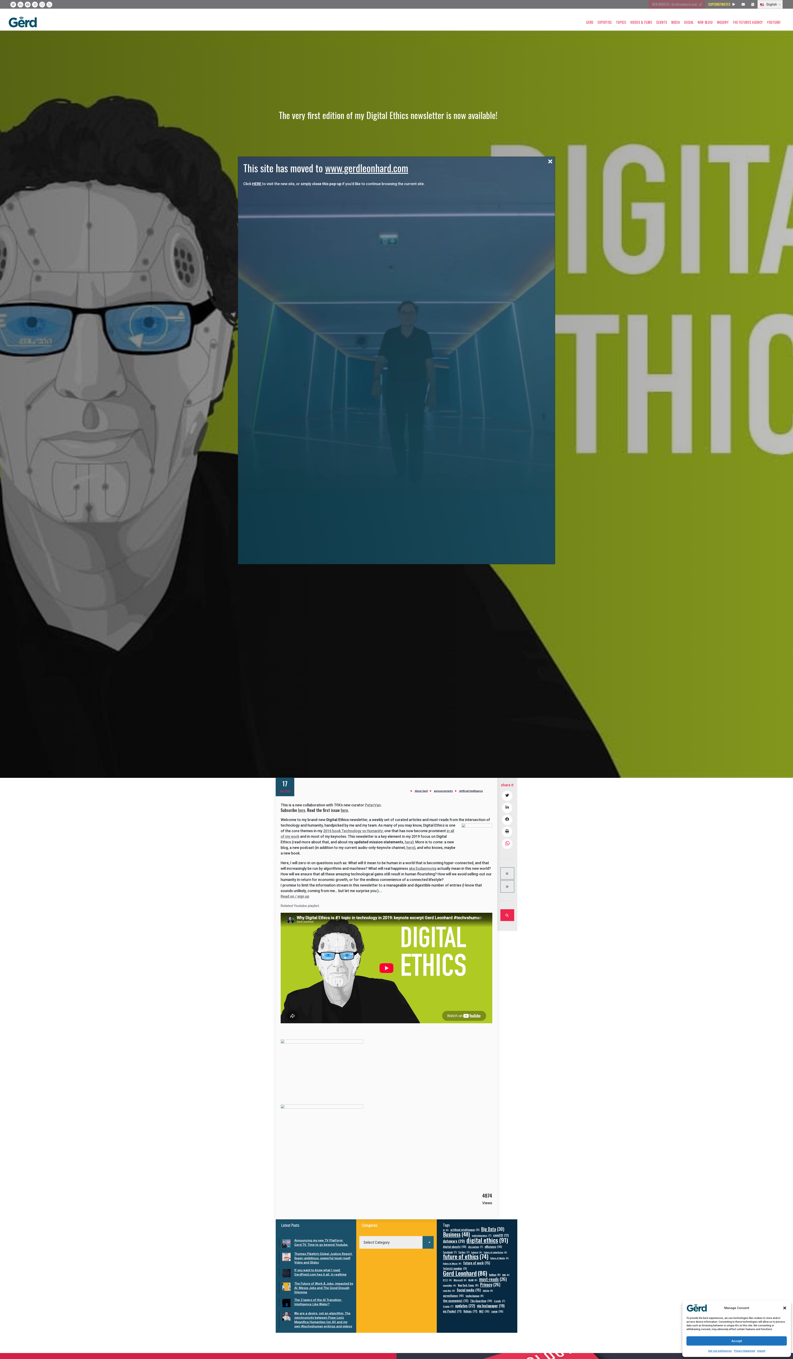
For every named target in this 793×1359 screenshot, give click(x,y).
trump (448, 1306)
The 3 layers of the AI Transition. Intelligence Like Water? (318, 1302)
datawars (454, 1241)
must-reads (493, 1279)
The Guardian (481, 1300)
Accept (736, 1341)
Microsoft (460, 1280)
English (771, 4)
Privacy (490, 1284)
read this (449, 1290)
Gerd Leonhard (465, 1273)
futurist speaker (455, 1268)
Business (456, 1234)
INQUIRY (723, 22)
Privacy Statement (744, 1350)
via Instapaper (491, 1305)
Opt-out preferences (720, 1350)
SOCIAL (689, 22)
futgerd (476, 1252)
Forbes (463, 1252)
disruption (475, 1246)
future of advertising (495, 1252)
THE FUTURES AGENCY (748, 22)
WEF (484, 1311)
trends (499, 1301)
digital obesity (454, 1246)
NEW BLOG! (705, 22)
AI (446, 1230)
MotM (472, 1280)
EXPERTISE (605, 22)
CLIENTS (661, 22)
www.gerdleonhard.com (366, 168)
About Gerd (421, 791)
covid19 (501, 1235)
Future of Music (452, 1263)
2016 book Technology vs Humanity (353, 831)
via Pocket (452, 1311)
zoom (497, 1311)
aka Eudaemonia (422, 868)
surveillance (453, 1295)
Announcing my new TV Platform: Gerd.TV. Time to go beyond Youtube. (321, 1243)
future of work (476, 1263)
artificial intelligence (464, 1230)
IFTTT (447, 1280)
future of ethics (465, 1256)
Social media (469, 1290)
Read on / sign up (295, 896)
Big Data (492, 1229)
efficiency (493, 1246)
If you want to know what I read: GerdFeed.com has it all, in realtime (320, 1272)
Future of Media (499, 1258)
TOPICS (621, 22)
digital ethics (487, 1240)
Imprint (761, 1350)
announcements (443, 791)
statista (488, 1290)
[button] (785, 1308)
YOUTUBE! (774, 22)
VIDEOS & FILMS (641, 22)
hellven (494, 1274)
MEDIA (675, 22)
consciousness (481, 1235)
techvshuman (474, 1295)
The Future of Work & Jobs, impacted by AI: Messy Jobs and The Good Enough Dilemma (323, 1288)
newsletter (449, 1285)
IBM (505, 1274)
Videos (470, 1311)
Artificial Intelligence (471, 791)
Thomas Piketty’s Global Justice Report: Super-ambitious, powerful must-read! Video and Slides (323, 1258)
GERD (590, 22)
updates (465, 1305)
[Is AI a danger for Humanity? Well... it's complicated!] (507, 886)
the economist (455, 1300)
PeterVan (373, 805)
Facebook (450, 1252)
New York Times (468, 1285)
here (301, 810)
